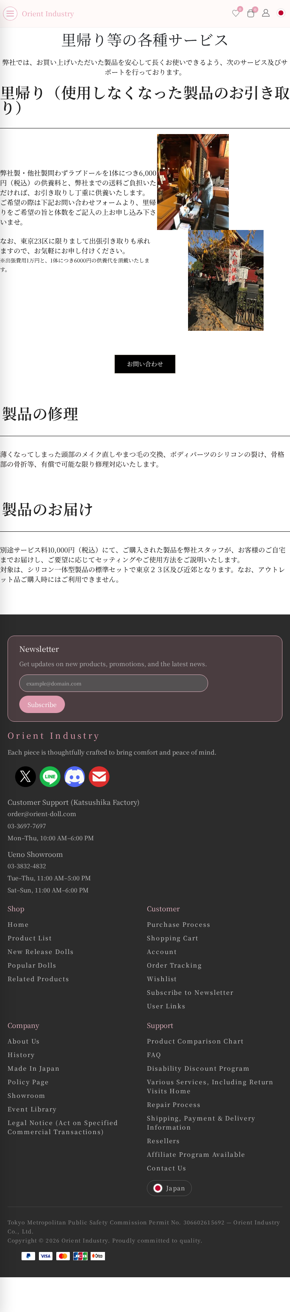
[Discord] (74, 776)
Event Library (32, 1109)
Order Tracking (174, 965)
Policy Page (28, 1081)
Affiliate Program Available (196, 1154)
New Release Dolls (41, 951)
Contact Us (167, 1168)
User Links (166, 1006)
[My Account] (265, 14)
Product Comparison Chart (195, 1041)
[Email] (99, 776)
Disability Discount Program (198, 1068)
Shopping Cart (173, 938)
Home (18, 924)
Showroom (27, 1095)
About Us (24, 1041)
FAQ (154, 1054)
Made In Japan (34, 1068)
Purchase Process (179, 924)
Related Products (38, 978)
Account (162, 951)
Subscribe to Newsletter (190, 992)
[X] (25, 776)
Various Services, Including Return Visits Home (210, 1086)
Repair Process (174, 1104)
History (21, 1054)
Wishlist (162, 978)
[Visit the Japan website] (281, 14)
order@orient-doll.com (42, 813)
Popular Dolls (32, 965)
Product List (30, 938)
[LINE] (50, 776)
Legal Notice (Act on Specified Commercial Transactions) (63, 1127)
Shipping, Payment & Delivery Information (201, 1122)
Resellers (163, 1140)
